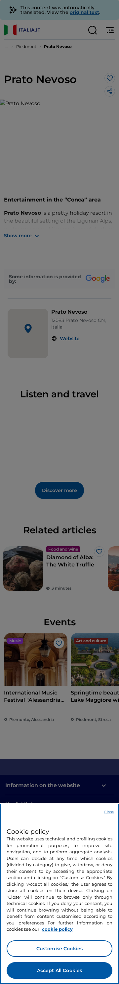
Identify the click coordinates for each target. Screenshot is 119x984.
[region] (59, 893)
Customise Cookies (59, 949)
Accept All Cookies (59, 970)
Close (109, 812)
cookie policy (57, 929)
